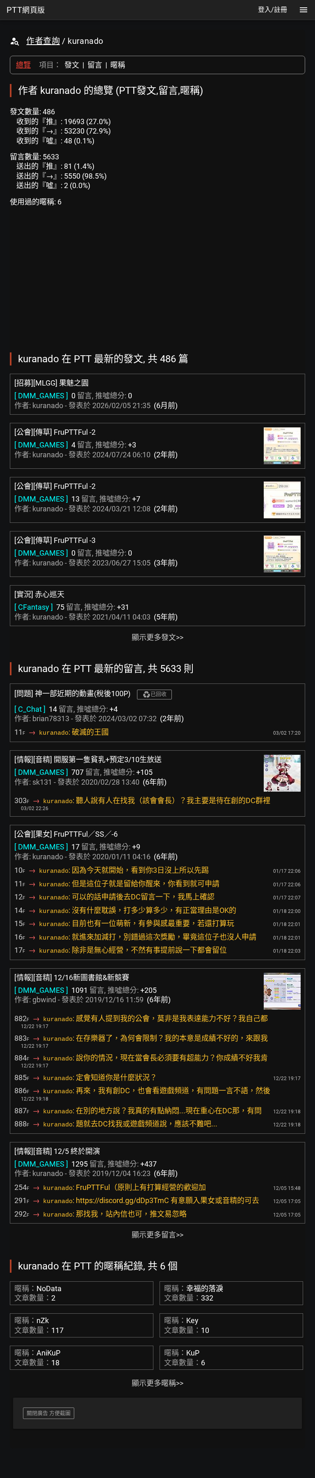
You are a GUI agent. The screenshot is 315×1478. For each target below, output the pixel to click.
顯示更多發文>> (157, 637)
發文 (71, 65)
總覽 (23, 65)
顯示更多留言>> (157, 1235)
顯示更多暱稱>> (157, 1383)
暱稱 (117, 65)
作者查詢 (43, 41)
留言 (94, 65)
